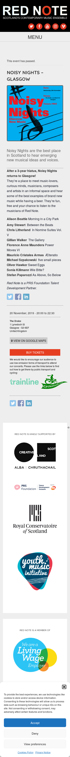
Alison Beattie (17, 219)
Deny (35, 733)
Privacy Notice (43, 752)
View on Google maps (29, 341)
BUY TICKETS (35, 352)
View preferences (35, 744)
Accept (35, 723)
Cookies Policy (25, 752)
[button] (64, 687)
